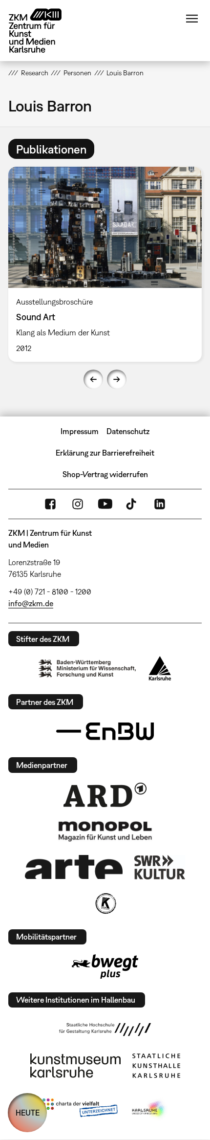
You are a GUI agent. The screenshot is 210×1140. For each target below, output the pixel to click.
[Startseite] (42, 30)
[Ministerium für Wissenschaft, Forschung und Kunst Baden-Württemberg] (87, 668)
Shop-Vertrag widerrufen (105, 474)
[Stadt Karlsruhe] (160, 668)
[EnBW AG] (105, 731)
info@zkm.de (30, 603)
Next (116, 379)
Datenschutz (127, 431)
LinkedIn (159, 504)
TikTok (132, 504)
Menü (192, 18)
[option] (105, 264)
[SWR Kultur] (159, 867)
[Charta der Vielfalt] (80, 1109)
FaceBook (50, 504)
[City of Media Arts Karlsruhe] (149, 1109)
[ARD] (105, 795)
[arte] (74, 867)
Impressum (80, 431)
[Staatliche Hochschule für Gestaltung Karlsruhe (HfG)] (105, 1029)
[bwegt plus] (105, 966)
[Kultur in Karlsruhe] (105, 903)
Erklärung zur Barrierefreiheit (105, 452)
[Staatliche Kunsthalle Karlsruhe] (156, 1065)
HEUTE (28, 1112)
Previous (93, 379)
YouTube (105, 504)
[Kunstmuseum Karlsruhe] (75, 1065)
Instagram (77, 504)
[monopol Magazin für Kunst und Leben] (105, 830)
